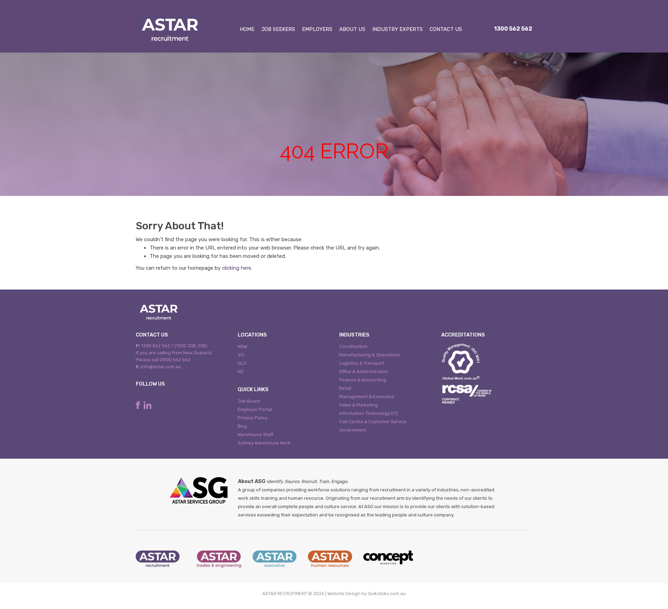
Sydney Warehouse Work (264, 442)
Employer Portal (255, 409)
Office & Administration (363, 371)
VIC (241, 354)
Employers (317, 29)
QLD (242, 363)
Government (352, 430)
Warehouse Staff (255, 434)
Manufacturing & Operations (369, 354)
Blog (242, 426)
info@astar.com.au (161, 366)
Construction (353, 346)
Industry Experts (397, 29)
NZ (241, 371)
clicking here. (237, 268)
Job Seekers (278, 29)
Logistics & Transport (361, 363)
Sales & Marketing (358, 405)
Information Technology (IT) (368, 413)
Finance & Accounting (362, 379)
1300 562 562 (513, 28)
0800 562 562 (175, 359)
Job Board (249, 401)
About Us (352, 29)
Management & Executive (366, 396)
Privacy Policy (253, 417)
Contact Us (446, 29)
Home (247, 29)
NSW (242, 346)
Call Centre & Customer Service (373, 421)
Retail (345, 388)
